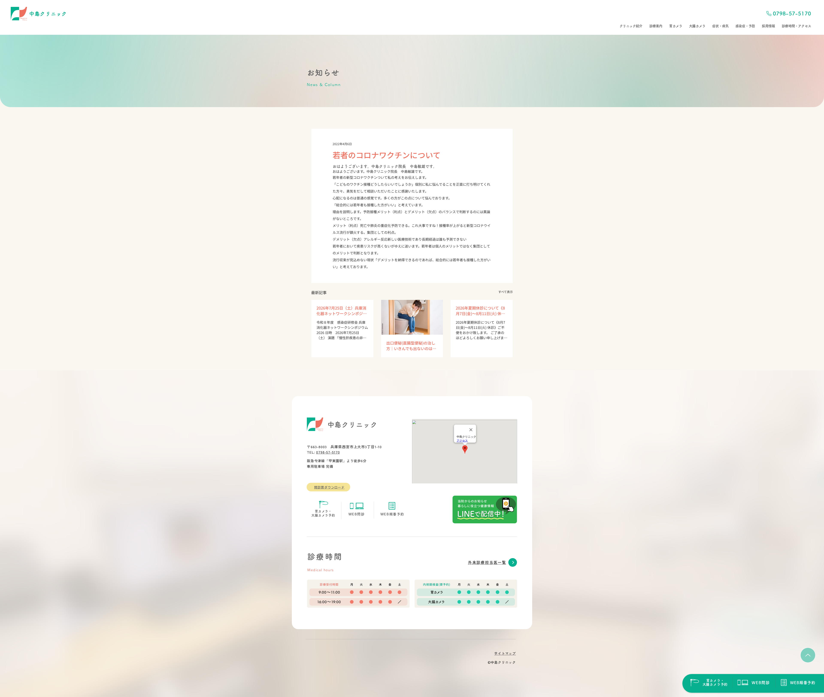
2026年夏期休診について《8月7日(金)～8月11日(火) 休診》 (481, 310)
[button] (630, 26)
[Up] (807, 655)
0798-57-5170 (328, 452)
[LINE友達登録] (485, 509)
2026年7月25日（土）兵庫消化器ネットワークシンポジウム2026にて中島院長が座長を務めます (342, 310)
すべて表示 (505, 292)
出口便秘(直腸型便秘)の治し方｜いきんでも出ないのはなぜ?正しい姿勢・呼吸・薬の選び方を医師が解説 (411, 345)
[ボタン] (708, 682)
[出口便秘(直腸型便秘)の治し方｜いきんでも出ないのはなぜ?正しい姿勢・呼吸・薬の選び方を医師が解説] (412, 317)
